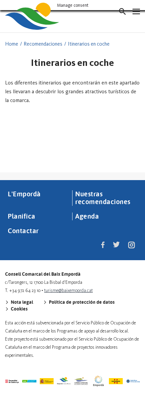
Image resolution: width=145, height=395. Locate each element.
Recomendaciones (43, 44)
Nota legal (21, 302)
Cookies (19, 308)
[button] (122, 11)
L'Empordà (24, 193)
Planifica (21, 216)
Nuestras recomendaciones (102, 197)
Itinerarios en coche (89, 44)
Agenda (87, 216)
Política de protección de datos (81, 302)
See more (72, 151)
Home (11, 44)
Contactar (23, 230)
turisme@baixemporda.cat (68, 290)
